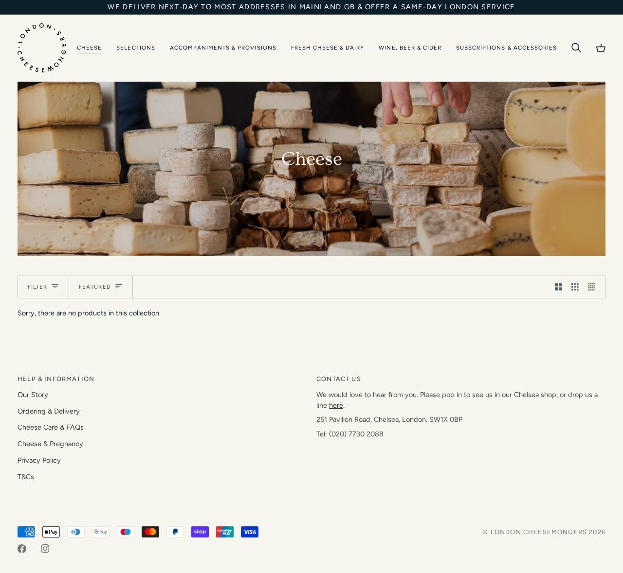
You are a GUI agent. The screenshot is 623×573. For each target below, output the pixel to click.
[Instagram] (45, 548)
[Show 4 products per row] (594, 287)
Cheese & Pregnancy (50, 443)
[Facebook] (22, 548)
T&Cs (26, 476)
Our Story (33, 394)
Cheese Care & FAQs (51, 427)
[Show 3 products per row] (575, 287)
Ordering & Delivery (49, 411)
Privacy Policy (39, 460)
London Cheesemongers (539, 532)
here (336, 405)
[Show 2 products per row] (558, 287)
